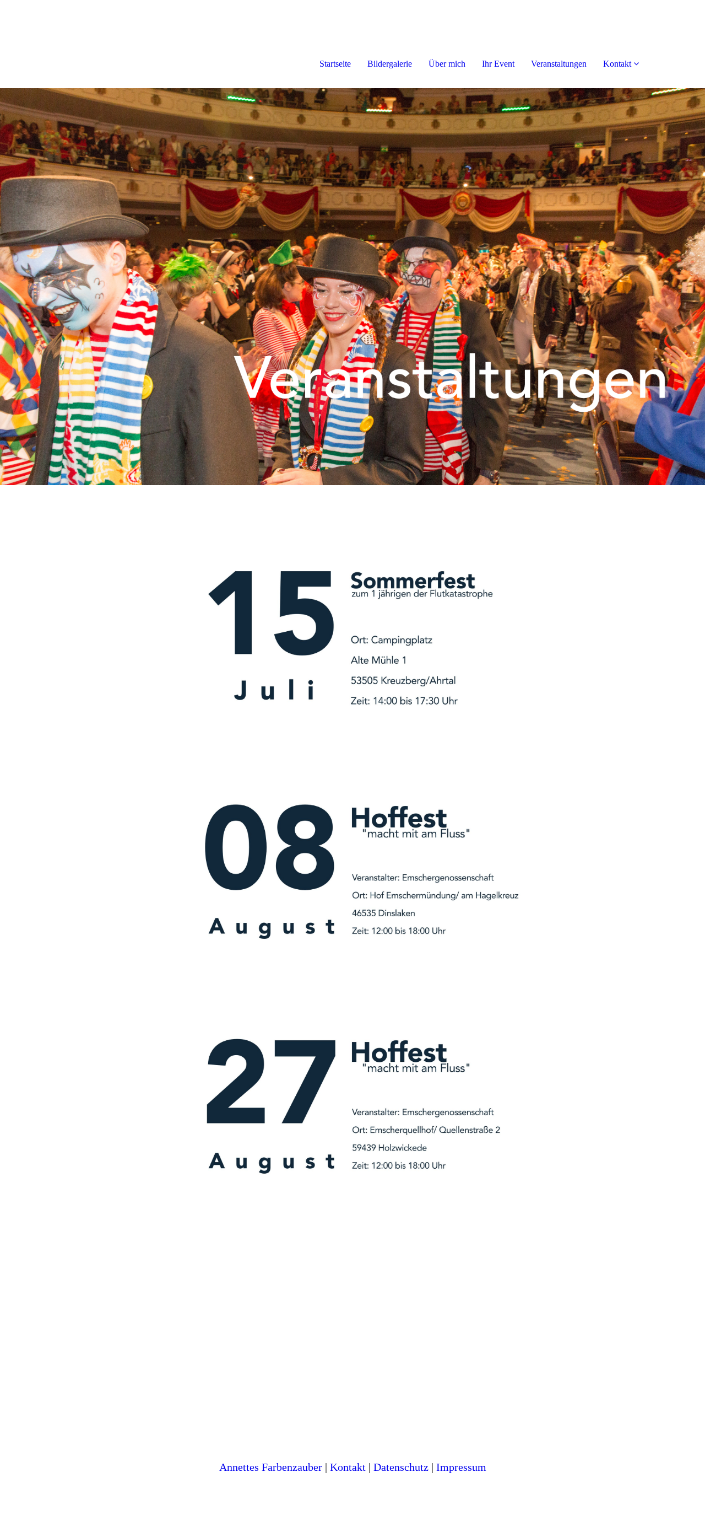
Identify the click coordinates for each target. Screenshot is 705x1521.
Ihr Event (498, 63)
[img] (126, 44)
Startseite (335, 63)
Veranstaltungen (559, 63)
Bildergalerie (389, 63)
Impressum (461, 1467)
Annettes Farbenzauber (270, 1467)
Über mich (447, 63)
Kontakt (617, 63)
